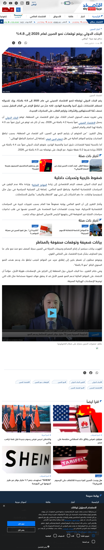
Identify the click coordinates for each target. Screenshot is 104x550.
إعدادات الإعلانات (68, 528)
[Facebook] (5, 3)
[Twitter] (16, 3)
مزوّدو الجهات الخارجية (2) (72, 520)
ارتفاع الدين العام (54, 138)
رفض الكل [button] (21, 529)
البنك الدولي (11, 117)
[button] (34, 3)
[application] (52, 313)
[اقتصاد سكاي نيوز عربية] (89, 7)
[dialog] (52, 526)
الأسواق (57, 16)
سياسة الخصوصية (71, 531)
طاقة (48, 502)
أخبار (73, 502)
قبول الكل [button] (21, 523)
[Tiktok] (28, 3)
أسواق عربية (20, 502)
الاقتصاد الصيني (87, 122)
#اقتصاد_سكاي (96, 21)
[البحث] (18, 9)
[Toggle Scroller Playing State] (2, 21)
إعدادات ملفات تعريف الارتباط (87, 531)
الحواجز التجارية (39, 184)
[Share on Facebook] (20, 43)
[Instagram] (22, 3)
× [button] (4, 506)
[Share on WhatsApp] (26, 43)
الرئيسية (96, 16)
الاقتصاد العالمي (38, 16)
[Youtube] (10, 3)
